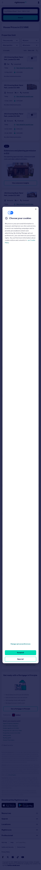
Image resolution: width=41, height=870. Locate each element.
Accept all (20, 653)
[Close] (36, 209)
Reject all (20, 659)
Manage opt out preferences (20, 644)
